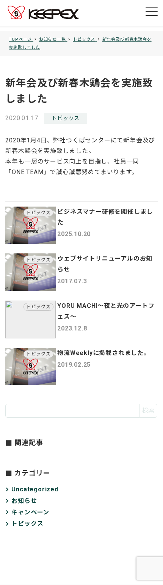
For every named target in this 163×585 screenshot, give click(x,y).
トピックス (66, 118)
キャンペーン (30, 512)
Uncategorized (34, 489)
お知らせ (24, 501)
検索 (148, 410)
